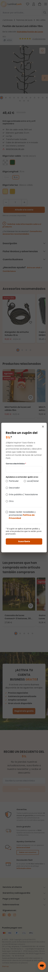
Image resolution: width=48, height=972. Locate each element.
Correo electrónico (16, 463)
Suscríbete (24, 541)
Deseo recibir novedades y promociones (22, 515)
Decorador (14, 487)
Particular (14, 481)
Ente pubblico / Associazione (23, 494)
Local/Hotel (33, 481)
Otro (11, 501)
